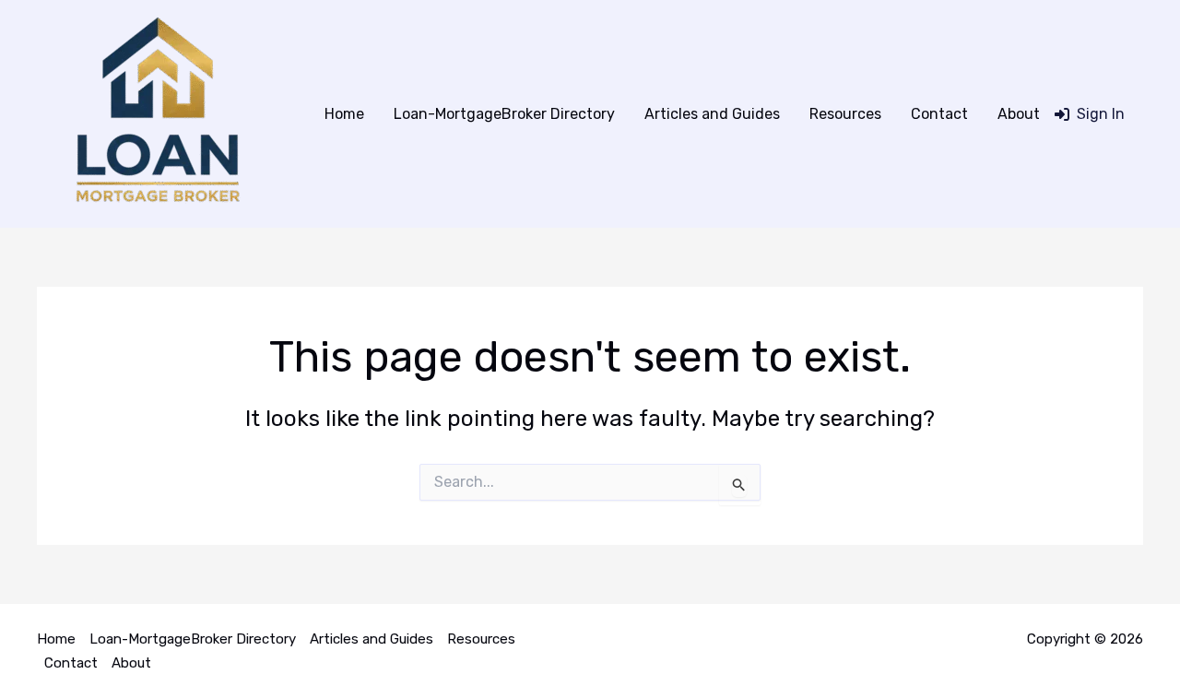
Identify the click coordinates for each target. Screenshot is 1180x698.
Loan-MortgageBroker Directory (504, 114)
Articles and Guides (712, 114)
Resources (845, 114)
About (1018, 114)
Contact (939, 114)
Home (344, 114)
